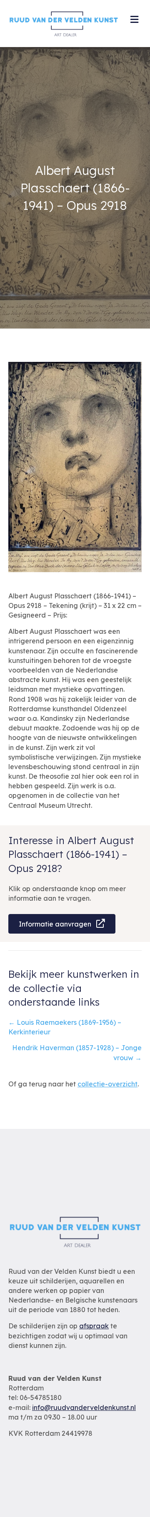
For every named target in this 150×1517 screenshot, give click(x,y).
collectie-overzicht (108, 1084)
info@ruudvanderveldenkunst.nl (84, 1407)
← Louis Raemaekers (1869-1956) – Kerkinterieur (64, 1027)
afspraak (94, 1326)
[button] (61, 924)
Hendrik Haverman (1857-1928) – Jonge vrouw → (77, 1052)
